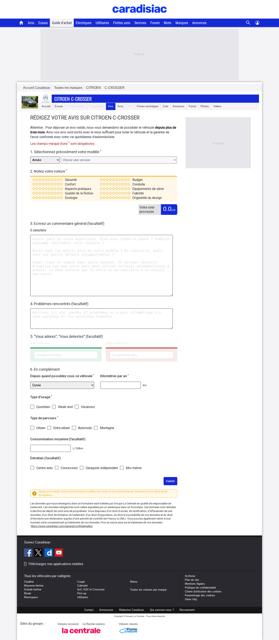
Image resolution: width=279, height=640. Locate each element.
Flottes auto (121, 23)
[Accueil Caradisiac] (21, 23)
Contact (89, 609)
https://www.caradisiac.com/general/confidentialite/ (62, 526)
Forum (155, 23)
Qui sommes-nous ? (162, 609)
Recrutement (187, 609)
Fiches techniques (147, 106)
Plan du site (192, 579)
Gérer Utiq (191, 599)
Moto (167, 23)
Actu (31, 23)
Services (140, 23)
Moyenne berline (34, 585)
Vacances (88, 407)
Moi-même (134, 468)
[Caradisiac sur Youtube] (59, 553)
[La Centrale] (81, 634)
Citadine (29, 581)
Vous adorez (39, 343)
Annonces (199, 23)
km (144, 385)
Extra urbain (61, 428)
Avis (110, 106)
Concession (69, 468)
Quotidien (43, 407)
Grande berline (32, 589)
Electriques (84, 23)
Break (27, 593)
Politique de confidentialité (200, 587)
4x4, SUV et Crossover (91, 589)
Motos (133, 581)
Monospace (31, 597)
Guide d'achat (62, 23)
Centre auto (44, 468)
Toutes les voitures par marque (148, 589)
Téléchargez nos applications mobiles (55, 564)
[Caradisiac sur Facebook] (28, 553)
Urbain (40, 428)
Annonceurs (106, 609)
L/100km (78, 448)
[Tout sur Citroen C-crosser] (30, 107)
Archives (190, 576)
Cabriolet (82, 585)
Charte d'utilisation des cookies (203, 591)
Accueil (46, 106)
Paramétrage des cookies (200, 595)
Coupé (81, 581)
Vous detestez (116, 343)
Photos (205, 106)
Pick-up (81, 593)
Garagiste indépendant (102, 468)
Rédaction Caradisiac (131, 609)
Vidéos (217, 106)
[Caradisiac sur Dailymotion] (49, 553)
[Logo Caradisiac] (140, 16)
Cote (165, 106)
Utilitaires (102, 23)
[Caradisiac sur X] (39, 553)
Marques (181, 23)
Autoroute (85, 428)
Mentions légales (195, 583)
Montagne (107, 428)
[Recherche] (248, 23)
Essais (43, 23)
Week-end (65, 407)
